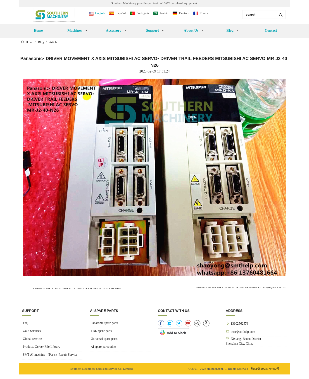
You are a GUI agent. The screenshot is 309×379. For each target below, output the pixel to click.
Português (142, 13)
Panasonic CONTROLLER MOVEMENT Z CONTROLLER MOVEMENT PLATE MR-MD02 (77, 288)
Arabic (164, 13)
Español (121, 13)
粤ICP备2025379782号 (264, 368)
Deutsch (184, 13)
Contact (271, 30)
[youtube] (188, 323)
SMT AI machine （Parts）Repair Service (50, 354)
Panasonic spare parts (104, 323)
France (204, 13)
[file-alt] (206, 323)
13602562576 (239, 323)
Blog (41, 42)
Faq (25, 323)
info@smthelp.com (243, 331)
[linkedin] (170, 323)
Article (53, 42)
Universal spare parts (104, 338)
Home (38, 30)
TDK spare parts (101, 331)
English (100, 13)
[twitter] (179, 323)
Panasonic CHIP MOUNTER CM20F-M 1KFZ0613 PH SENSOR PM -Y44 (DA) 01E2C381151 (241, 287)
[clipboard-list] (197, 323)
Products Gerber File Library (41, 346)
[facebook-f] (161, 323)
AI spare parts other (103, 346)
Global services (32, 338)
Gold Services (32, 331)
